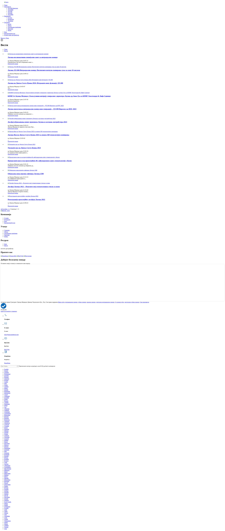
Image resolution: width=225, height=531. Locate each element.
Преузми (10, 29)
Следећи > (5, 209)
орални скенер (91, 302)
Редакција (11, 19)
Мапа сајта (61, 302)
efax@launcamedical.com (11, 334)
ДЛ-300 (10, 11)
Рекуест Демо (5, 38)
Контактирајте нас (9, 33)
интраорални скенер (71, 302)
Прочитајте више (13, 64)
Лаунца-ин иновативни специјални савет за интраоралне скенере (32, 57)
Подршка (7, 22)
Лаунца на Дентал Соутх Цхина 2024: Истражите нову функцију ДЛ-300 (35, 83)
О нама (10, 18)
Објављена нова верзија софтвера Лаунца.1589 (26, 174)
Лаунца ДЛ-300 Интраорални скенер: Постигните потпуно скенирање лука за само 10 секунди (44, 70)
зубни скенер (82, 302)
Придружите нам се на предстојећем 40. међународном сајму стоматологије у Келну (40, 161)
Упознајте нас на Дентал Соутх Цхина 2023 (24, 148)
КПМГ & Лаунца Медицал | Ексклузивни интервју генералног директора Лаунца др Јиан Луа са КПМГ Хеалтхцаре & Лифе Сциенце (59, 96)
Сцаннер (6, 230)
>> (9, 209)
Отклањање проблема (14, 27)
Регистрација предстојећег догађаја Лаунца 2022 (26, 199)
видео (9, 24)
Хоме (5, 5)
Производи (7, 6)
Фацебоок (7, 363)
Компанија (7, 16)
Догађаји (10, 21)
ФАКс (9, 30)
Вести (6, 51)
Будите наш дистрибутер (11, 35)
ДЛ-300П (10, 10)
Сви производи (144, 302)
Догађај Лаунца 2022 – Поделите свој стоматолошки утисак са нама (34, 187)
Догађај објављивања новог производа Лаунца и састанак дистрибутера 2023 (37, 122)
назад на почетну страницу (9, 311)
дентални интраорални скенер (105, 302)
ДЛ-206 (10, 13)
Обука (9, 25)
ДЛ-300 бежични (13, 8)
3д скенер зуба (119, 302)
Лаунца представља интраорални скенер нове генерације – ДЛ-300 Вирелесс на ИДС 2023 (42, 109)
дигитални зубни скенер (131, 302)
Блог (5, 32)
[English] (2, 40)
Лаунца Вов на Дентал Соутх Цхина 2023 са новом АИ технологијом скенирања (38, 135)
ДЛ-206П (10, 14)
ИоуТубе (6, 349)
